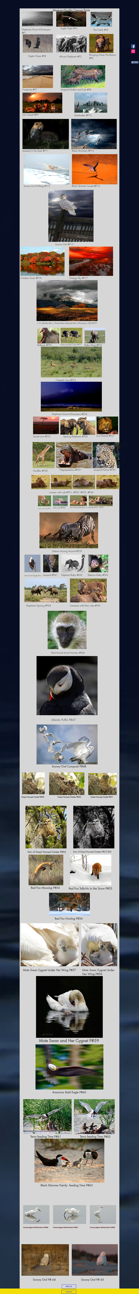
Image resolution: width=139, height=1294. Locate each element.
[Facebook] (133, 46)
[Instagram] (133, 51)
